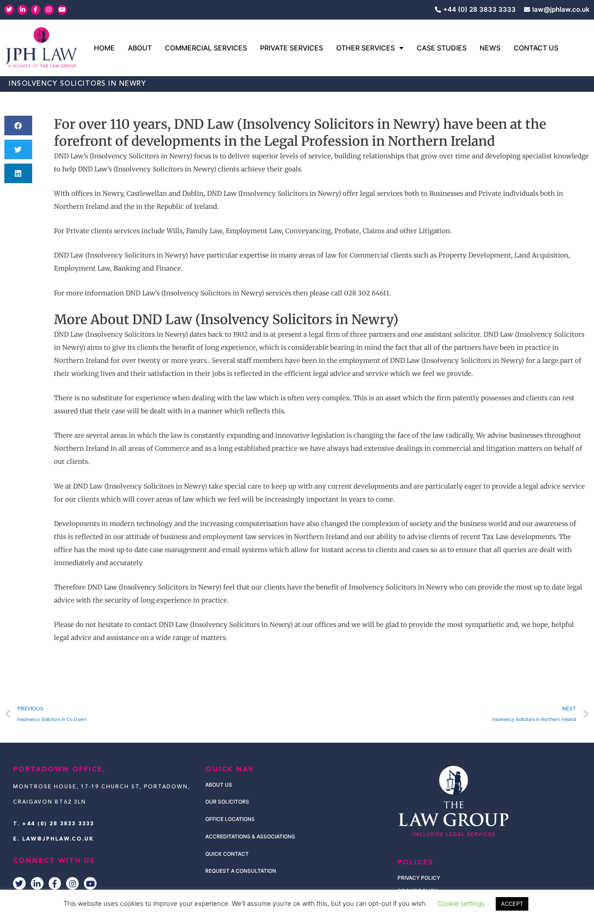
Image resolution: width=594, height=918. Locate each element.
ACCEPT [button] (512, 903)
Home (104, 48)
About (140, 48)
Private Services (291, 48)
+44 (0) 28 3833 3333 (58, 824)
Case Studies (442, 48)
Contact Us (536, 48)
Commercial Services (206, 48)
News (490, 48)
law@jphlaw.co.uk (58, 839)
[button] (18, 125)
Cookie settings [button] (461, 903)
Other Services (365, 48)
